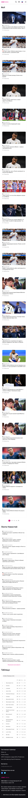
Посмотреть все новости (14, 664)
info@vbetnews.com (6, 766)
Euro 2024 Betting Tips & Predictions (11, 759)
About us (3, 752)
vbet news (4, 781)
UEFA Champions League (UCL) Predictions (12, 757)
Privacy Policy (5, 754)
